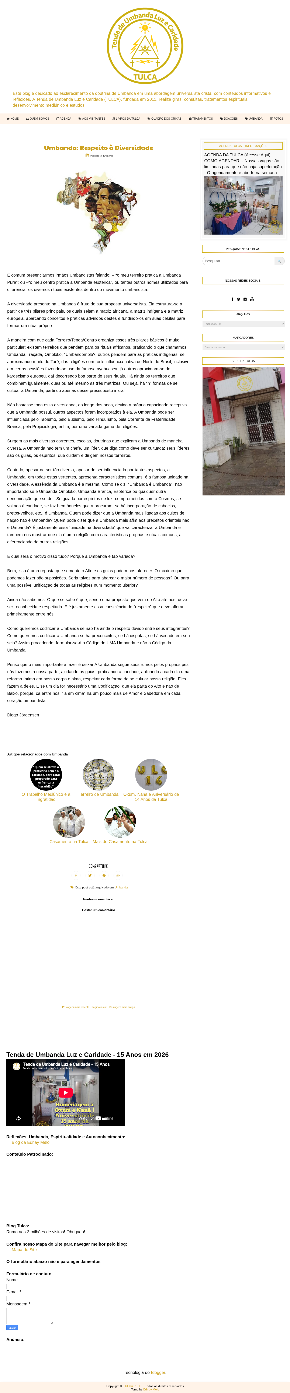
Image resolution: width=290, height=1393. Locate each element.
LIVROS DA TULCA (127, 118)
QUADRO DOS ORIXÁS (166, 118)
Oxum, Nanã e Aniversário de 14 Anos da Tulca (151, 797)
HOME (14, 118)
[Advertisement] (145, 1187)
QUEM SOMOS (39, 118)
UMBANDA (255, 118)
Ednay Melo (151, 1389)
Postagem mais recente (75, 1007)
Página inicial (99, 1007)
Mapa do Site (24, 1249)
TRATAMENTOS (202, 118)
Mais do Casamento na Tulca (120, 841)
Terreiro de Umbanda (98, 794)
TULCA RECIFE (134, 1386)
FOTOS (278, 118)
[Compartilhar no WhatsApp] (118, 875)
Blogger (158, 1372)
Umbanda (121, 887)
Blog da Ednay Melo (30, 1142)
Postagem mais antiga (122, 1007)
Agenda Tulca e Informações (243, 146)
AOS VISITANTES (93, 118)
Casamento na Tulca (68, 841)
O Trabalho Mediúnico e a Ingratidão (46, 797)
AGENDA (65, 118)
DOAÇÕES (230, 118)
